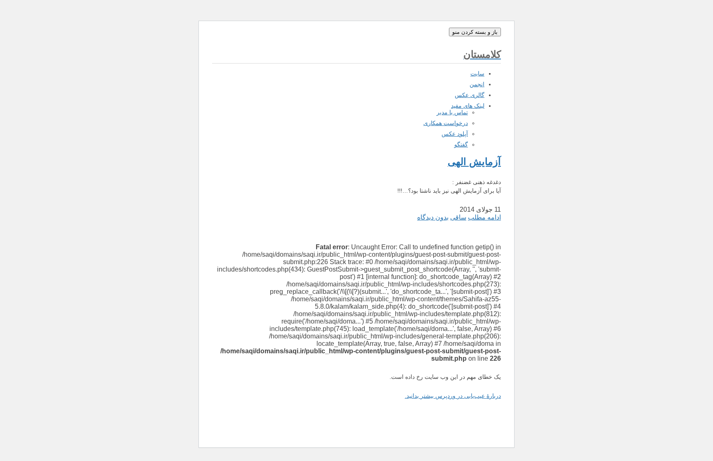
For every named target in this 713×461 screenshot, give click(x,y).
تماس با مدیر (452, 112)
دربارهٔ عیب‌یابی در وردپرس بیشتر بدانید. (453, 395)
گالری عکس (469, 95)
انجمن (477, 84)
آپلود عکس (454, 133)
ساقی (458, 217)
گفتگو (461, 144)
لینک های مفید (467, 105)
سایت (477, 73)
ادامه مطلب (484, 217)
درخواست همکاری (445, 123)
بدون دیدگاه (433, 217)
